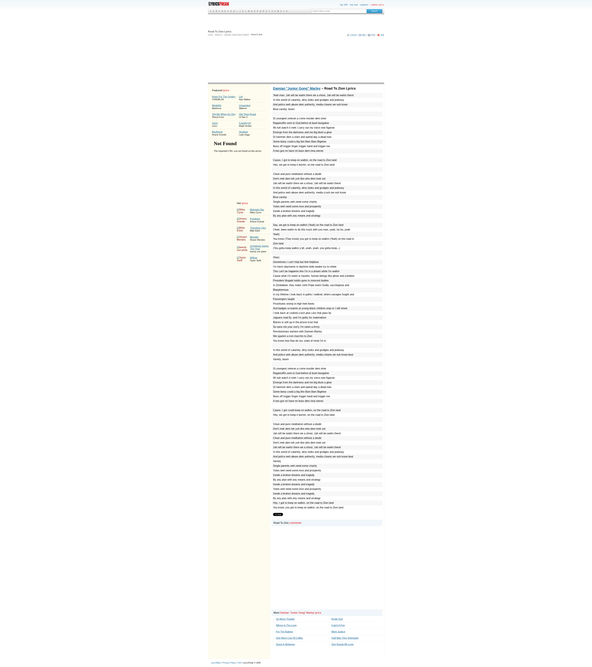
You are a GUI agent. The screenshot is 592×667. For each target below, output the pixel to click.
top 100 (344, 5)
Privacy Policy (229, 663)
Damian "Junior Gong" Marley (297, 88)
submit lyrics (377, 5)
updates (364, 5)
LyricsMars (216, 663)
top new (354, 5)
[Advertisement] (296, 59)
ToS (239, 663)
